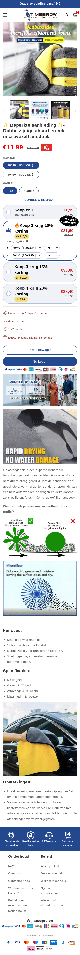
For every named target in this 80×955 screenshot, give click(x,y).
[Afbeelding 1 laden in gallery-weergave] (19, 110)
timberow (49, 935)
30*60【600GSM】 (21, 174)
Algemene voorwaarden (49, 890)
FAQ (11, 866)
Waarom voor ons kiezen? (20, 890)
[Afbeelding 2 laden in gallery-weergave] (40, 110)
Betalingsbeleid (51, 873)
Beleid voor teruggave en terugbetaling (17, 905)
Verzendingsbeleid (53, 880)
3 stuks (29, 190)
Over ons (14, 873)
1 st (10, 190)
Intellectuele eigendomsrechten (53, 903)
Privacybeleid (49, 866)
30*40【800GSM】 (21, 165)
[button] (40, 212)
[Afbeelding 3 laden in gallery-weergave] (60, 110)
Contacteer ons (19, 880)
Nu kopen (40, 361)
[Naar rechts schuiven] (75, 111)
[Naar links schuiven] (4, 111)
